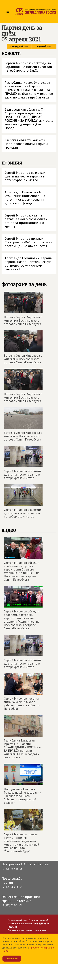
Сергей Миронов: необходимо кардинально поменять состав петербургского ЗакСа (28, 67)
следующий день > (44, 46)
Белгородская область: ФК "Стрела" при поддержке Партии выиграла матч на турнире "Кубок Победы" (29, 118)
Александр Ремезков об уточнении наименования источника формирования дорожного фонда (25, 197)
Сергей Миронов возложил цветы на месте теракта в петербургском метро (25, 176)
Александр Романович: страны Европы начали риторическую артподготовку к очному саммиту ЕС (28, 263)
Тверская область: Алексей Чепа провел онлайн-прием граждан (26, 144)
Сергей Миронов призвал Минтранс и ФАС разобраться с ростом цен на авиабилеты (29, 242)
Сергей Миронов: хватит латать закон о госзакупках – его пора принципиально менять (27, 220)
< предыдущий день (19, 46)
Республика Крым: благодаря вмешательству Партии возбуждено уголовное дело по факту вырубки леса (29, 89)
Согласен (12, 958)
